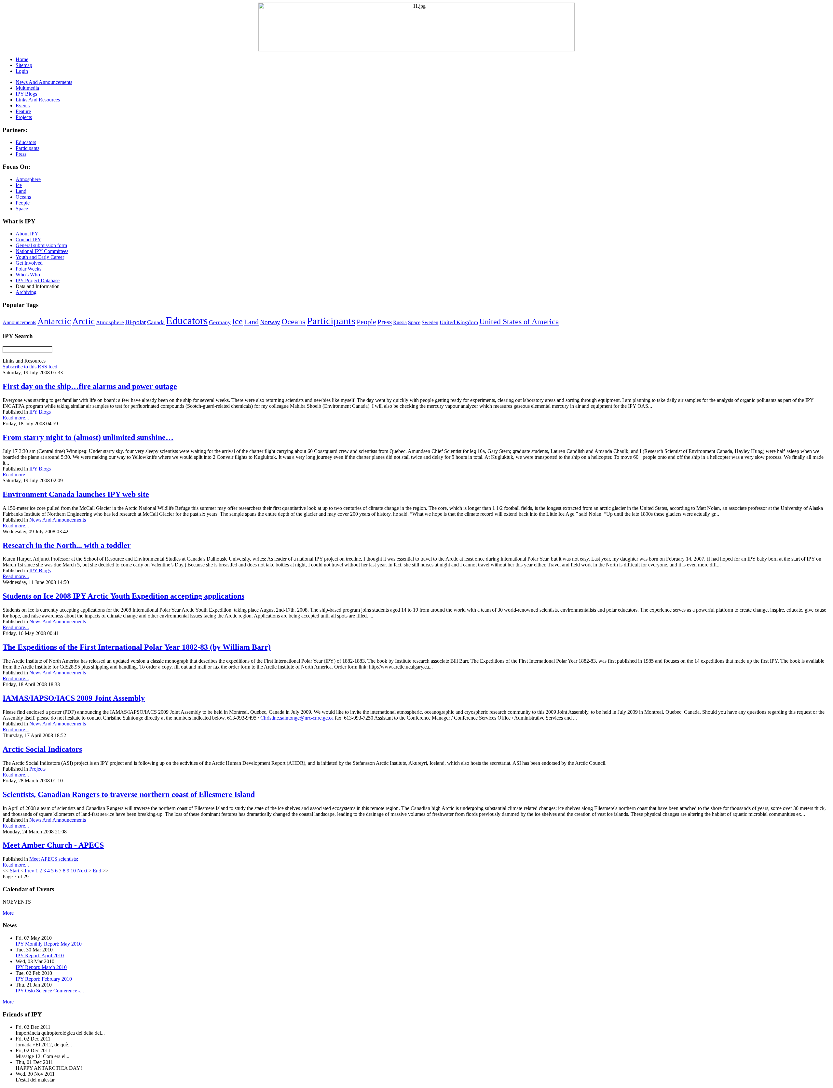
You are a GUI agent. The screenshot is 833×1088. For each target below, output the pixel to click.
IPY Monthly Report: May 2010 (49, 944)
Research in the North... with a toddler (67, 545)
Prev (29, 870)
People (366, 322)
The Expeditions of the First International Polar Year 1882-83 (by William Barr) (137, 647)
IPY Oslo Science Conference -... (50, 990)
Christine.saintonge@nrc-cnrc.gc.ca (297, 718)
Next (82, 870)
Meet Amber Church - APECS (53, 845)
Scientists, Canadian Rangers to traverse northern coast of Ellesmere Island (129, 794)
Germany (220, 322)
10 (73, 870)
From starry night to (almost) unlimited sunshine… (88, 437)
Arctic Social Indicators (42, 749)
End (97, 870)
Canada (156, 322)
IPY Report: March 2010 (41, 967)
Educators (187, 320)
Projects (37, 769)
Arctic (83, 321)
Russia (400, 322)
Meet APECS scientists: (53, 859)
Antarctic (54, 321)
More (8, 913)
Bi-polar (135, 322)
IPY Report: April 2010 (40, 955)
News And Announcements (57, 520)
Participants (331, 320)
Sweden (430, 322)
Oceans (293, 321)
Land (251, 322)
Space (414, 322)
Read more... (16, 417)
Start (14, 870)
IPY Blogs (40, 412)
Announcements (19, 322)
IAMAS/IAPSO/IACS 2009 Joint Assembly (74, 698)
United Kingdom (459, 322)
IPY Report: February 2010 (44, 979)
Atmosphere (110, 322)
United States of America (519, 321)
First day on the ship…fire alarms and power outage (90, 386)
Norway (270, 322)
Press (384, 322)
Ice (237, 321)
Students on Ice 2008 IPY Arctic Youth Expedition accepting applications (123, 596)
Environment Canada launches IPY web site (76, 494)
